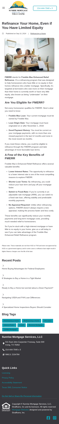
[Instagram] (54, 418)
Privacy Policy (8, 378)
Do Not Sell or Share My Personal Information (22, 396)
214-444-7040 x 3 (45, 8)
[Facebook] (48, 418)
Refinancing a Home (38, 33)
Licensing (6, 373)
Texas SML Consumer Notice (14, 387)
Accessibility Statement (12, 382)
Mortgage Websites (21, 410)
